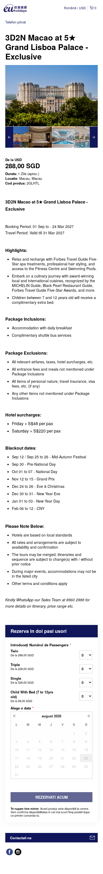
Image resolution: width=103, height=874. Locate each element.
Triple (22, 666)
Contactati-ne (20, 837)
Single (22, 680)
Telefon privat (15, 21)
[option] (17, 137)
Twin (22, 653)
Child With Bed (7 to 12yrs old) (32, 696)
